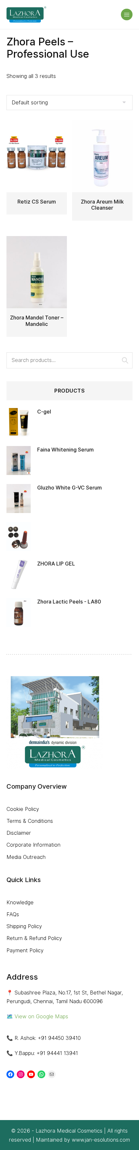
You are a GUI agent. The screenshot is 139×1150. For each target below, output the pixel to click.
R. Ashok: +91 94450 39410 (48, 1038)
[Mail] (52, 1074)
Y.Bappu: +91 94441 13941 (46, 1053)
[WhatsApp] (41, 1074)
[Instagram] (21, 1074)
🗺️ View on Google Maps (37, 1016)
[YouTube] (31, 1074)
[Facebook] (10, 1074)
